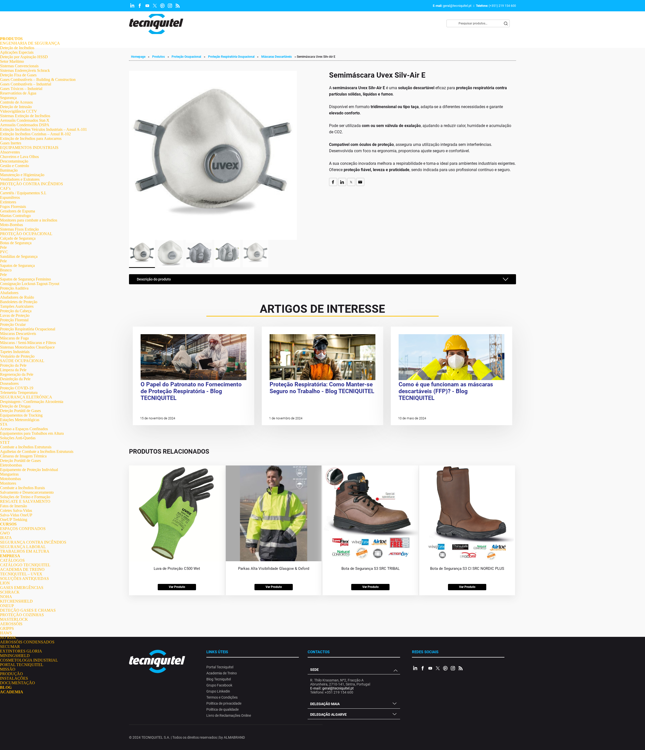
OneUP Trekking (13, 519)
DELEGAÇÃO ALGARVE (328, 714)
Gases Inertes (10, 143)
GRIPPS (7, 628)
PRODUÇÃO (11, 674)
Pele (3, 247)
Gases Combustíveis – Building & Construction (38, 79)
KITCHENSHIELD (16, 601)
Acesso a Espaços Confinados (24, 429)
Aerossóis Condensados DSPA (24, 125)
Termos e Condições (222, 697)
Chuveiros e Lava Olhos (19, 156)
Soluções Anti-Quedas (18, 438)
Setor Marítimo (12, 61)
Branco (6, 270)
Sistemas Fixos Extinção (19, 229)
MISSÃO (7, 669)
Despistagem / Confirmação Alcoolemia (31, 401)
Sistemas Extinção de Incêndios (25, 116)
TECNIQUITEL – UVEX (21, 574)
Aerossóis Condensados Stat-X (24, 120)
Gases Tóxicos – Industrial (21, 88)
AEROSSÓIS (11, 624)
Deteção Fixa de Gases (18, 75)
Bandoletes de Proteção (18, 302)
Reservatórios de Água (18, 93)
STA (4, 424)
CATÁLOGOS (12, 560)
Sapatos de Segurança (17, 265)
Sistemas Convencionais (19, 66)
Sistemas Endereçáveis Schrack (25, 70)
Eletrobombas (11, 465)
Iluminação (9, 170)
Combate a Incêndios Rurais (22, 488)
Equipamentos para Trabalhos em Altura (32, 433)
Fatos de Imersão (13, 506)
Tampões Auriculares (17, 306)
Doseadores (9, 383)
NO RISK (8, 637)
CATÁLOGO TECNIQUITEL (25, 565)
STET (5, 442)
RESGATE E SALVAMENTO (25, 501)
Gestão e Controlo (14, 166)
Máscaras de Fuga (14, 338)
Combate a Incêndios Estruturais (25, 447)
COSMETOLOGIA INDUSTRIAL (29, 660)
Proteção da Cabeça (15, 311)
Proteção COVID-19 (16, 388)
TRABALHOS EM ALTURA (24, 551)
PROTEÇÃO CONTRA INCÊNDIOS (31, 184)
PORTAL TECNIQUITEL (21, 665)
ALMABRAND (234, 737)
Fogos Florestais (13, 206)
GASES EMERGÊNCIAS (21, 587)
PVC (4, 252)
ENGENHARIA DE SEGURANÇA (30, 43)
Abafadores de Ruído (17, 297)
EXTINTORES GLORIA (21, 651)
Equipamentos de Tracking (21, 415)
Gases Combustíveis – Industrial (25, 84)
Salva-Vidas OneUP (16, 515)
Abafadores (9, 293)
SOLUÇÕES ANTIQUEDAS (24, 578)
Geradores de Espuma (17, 211)
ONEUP (7, 606)
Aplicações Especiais (17, 52)
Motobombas (10, 479)
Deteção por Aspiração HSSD (24, 57)
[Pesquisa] (506, 23)
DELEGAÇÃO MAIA (325, 704)
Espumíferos (10, 197)
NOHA (6, 597)
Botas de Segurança (15, 243)
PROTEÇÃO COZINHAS (22, 615)
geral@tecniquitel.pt (457, 6)
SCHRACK (10, 592)
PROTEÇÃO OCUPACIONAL (26, 234)
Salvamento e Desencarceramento (27, 492)
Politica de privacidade (223, 703)
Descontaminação (14, 161)
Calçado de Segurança (18, 238)
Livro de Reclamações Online (228, 715)
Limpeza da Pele (13, 370)
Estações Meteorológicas (19, 420)
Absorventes (10, 152)
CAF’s (5, 188)
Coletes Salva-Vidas (16, 510)
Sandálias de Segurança (19, 256)
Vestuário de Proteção (17, 356)
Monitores (8, 483)
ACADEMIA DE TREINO (22, 569)
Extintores (8, 202)
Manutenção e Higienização (22, 175)
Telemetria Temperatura (19, 392)
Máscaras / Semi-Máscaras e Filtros (28, 342)
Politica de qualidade (222, 709)
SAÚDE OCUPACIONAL (22, 361)
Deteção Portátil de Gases (20, 411)
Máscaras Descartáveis (18, 333)
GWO (5, 533)
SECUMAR (10, 646)
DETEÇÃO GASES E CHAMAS (28, 610)
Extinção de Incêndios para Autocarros (30, 138)
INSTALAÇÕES (14, 678)
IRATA (6, 538)
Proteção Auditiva (14, 288)
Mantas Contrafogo (15, 215)
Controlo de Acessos (16, 102)
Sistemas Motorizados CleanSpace (27, 347)
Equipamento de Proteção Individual (29, 469)
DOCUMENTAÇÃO (17, 683)
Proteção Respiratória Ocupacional (27, 329)
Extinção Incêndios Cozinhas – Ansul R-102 (35, 134)
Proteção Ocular (13, 324)
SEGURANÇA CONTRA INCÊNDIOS (33, 542)
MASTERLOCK (14, 619)
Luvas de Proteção (14, 315)
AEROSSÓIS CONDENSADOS (27, 642)
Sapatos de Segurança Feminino (25, 279)
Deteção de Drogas (15, 406)
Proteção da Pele (13, 365)
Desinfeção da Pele (15, 379)
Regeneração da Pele (16, 374)
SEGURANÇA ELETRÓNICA (26, 397)
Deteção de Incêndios (17, 48)
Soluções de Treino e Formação (25, 497)
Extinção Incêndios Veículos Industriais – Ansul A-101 (43, 129)
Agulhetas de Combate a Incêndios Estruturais (36, 451)
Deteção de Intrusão (16, 107)
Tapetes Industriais (14, 352)
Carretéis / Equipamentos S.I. (23, 193)
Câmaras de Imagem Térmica (23, 456)
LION (5, 583)
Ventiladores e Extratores (20, 179)
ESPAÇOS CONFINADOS (23, 528)
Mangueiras (9, 474)
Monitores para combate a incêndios (28, 220)
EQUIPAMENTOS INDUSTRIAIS (29, 147)
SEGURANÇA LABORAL (23, 547)
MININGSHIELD (15, 655)
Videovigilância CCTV (18, 111)
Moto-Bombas (11, 225)
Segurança (8, 98)
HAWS (6, 633)
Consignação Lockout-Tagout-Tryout (29, 284)
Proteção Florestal (14, 320)
